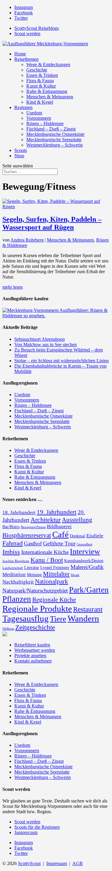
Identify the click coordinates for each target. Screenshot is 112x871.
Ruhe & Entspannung (46, 91)
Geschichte (36, 69)
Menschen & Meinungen (49, 96)
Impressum (56, 863)
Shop (19, 155)
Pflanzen (16, 599)
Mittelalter (56, 574)
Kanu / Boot (46, 560)
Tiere (58, 619)
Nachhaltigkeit (18, 582)
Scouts (20, 150)
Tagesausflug (25, 618)
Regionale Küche (54, 599)
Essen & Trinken (42, 75)
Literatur (31, 567)
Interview (85, 551)
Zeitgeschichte (35, 627)
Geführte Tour (59, 543)
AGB (77, 863)
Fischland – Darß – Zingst (51, 128)
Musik (75, 575)
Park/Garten (89, 589)
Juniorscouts (26, 832)
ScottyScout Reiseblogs (36, 28)
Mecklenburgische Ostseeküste (55, 134)
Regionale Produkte (37, 608)
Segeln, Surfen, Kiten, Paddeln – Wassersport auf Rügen (52, 223)
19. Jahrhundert (56, 512)
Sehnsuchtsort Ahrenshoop (39, 339)
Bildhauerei (59, 526)
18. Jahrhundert (19, 512)
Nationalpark (51, 581)
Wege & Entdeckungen (48, 64)
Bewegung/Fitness (33, 527)
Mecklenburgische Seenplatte (54, 139)
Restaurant (87, 609)
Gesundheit (84, 544)
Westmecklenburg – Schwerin (54, 144)
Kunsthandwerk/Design (83, 560)
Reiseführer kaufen (32, 644)
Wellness (8, 628)
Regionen (23, 107)
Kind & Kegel (39, 102)
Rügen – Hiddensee (45, 123)
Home (20, 53)
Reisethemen (26, 59)
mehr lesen (12, 287)
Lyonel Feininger (54, 567)
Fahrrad (12, 543)
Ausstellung (77, 519)
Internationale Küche (45, 552)
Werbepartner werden (34, 650)
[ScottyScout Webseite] (4, 634)
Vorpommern (38, 118)
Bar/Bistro (11, 526)
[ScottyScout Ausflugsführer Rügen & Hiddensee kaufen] (56, 315)
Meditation (14, 574)
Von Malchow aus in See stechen (45, 344)
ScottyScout (29, 863)
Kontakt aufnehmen (33, 660)
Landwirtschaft (12, 568)
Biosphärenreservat (26, 535)
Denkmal (77, 536)
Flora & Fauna (40, 80)
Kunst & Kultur (41, 85)
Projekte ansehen (30, 655)
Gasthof (33, 543)
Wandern (83, 618)
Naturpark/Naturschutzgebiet (35, 590)
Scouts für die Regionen (37, 827)
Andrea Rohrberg (27, 239)
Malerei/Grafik (87, 567)
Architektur (45, 519)
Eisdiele (94, 536)
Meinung (34, 574)
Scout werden (27, 33)
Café (60, 534)
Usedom (34, 112)
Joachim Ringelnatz (15, 561)
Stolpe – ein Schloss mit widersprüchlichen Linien (61, 360)
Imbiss (11, 552)
